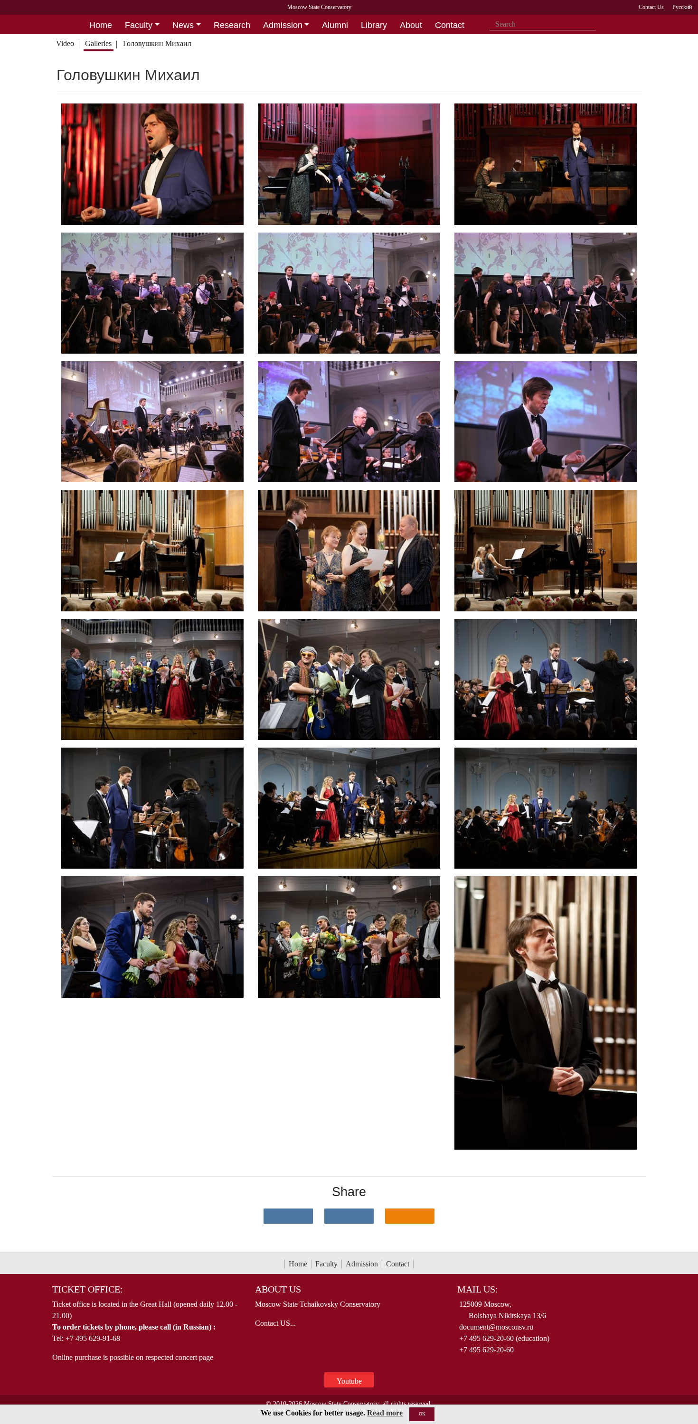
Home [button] (100, 25)
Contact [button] (449, 25)
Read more (385, 1413)
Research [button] (232, 25)
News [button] (183, 25)
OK (422, 1413)
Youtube (349, 1381)
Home (298, 1264)
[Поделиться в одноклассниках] (409, 1216)
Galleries (98, 43)
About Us (278, 1289)
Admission (362, 1264)
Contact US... (275, 1323)
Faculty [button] (138, 25)
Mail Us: (477, 1289)
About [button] (411, 25)
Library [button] (374, 25)
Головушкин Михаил (158, 43)
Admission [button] (282, 25)
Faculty (326, 1264)
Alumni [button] (335, 25)
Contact (397, 1264)
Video (65, 43)
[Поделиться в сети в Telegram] (349, 1216)
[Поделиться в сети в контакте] (288, 1216)
